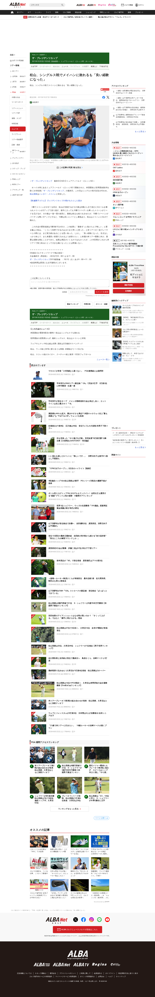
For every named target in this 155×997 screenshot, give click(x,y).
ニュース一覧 (102, 359)
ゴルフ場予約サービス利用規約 (40, 976)
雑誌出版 (78, 12)
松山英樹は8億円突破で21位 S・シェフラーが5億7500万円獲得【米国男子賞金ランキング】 (72, 770)
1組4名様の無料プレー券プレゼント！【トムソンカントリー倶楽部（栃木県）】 (128, 441)
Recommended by (99, 902)
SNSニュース (105, 12)
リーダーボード (17, 102)
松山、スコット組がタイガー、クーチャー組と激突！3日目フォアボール (60, 354)
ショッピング (91, 12)
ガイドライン (110, 973)
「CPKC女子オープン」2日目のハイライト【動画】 (70, 468)
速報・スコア (16, 118)
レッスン (38, 12)
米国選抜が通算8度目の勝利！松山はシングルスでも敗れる (55, 333)
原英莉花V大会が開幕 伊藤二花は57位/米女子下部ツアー (72, 548)
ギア (29, 12)
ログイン (141, 5)
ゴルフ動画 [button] (67, 12)
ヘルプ (110, 976)
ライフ (48, 12)
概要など (94, 66)
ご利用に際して (85, 973)
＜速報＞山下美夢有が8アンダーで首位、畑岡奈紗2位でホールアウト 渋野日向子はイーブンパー (130, 100)
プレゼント (139, 12)
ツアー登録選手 (17, 139)
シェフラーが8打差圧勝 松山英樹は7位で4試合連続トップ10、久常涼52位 (45, 799)
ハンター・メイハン (47, 194)
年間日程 (15, 124)
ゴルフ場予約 (119, 12)
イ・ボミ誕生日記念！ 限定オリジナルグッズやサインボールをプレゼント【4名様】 (128, 434)
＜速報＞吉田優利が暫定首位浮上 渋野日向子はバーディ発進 (130, 92)
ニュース (15, 129)
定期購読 (128, 291)
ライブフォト (16, 134)
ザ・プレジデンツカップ (42, 181)
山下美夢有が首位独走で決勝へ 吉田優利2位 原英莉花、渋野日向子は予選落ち (130, 124)
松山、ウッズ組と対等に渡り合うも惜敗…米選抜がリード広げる (57, 349)
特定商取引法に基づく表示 (128, 973)
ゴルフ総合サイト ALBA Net (20, 910)
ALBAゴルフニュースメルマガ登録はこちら (79, 929)
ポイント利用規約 (86, 976)
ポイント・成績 (101, 304)
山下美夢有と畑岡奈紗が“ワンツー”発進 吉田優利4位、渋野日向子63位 (131, 116)
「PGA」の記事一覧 (37, 910)
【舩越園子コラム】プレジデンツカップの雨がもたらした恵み (56, 201)
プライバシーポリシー (67, 973)
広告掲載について (23, 973)
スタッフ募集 (40, 973)
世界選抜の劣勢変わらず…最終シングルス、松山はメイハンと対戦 (58, 338)
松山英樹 (33, 194)
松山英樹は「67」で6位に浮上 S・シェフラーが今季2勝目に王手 (99, 798)
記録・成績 (16, 145)
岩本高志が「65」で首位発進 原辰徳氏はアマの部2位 (80, 561)
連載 (129, 12)
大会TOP (34, 66)
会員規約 (97, 973)
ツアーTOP (16, 113)
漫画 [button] (56, 12)
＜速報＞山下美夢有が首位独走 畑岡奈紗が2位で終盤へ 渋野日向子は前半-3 (130, 109)
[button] (69, 375)
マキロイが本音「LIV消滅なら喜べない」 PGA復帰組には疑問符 (75, 371)
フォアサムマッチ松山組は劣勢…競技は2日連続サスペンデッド (56, 344)
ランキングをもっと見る (68, 809)
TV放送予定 (104, 66)
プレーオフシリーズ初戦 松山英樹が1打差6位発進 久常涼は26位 (71, 798)
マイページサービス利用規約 (66, 976)
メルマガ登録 (128, 5)
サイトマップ (121, 976)
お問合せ (101, 976)
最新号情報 (128, 285)
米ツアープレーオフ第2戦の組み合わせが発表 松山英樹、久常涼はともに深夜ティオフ (45, 768)
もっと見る (139, 131)
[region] (18, 132)
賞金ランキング (73, 304)
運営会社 (53, 973)
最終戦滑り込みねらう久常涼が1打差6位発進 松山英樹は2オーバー (77, 670)
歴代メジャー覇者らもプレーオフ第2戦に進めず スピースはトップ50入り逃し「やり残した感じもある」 (99, 770)
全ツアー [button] (20, 12)
